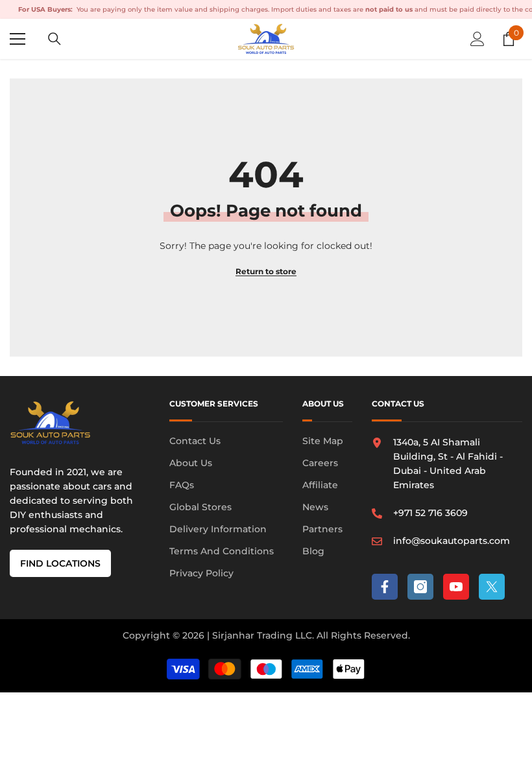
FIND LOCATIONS (60, 563)
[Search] (54, 39)
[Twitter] (492, 587)
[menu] (17, 39)
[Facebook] (385, 587)
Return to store (266, 271)
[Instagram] (420, 587)
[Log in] (477, 39)
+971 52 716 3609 (430, 513)
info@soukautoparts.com (451, 541)
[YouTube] (456, 587)
